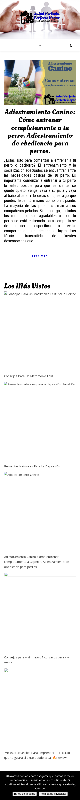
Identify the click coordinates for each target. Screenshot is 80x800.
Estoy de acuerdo (24, 793)
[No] (75, 785)
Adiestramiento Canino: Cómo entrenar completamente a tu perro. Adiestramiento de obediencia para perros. (40, 132)
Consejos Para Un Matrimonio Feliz (28, 376)
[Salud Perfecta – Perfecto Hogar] (40, 17)
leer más (40, 256)
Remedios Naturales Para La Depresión (32, 466)
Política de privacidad (53, 793)
